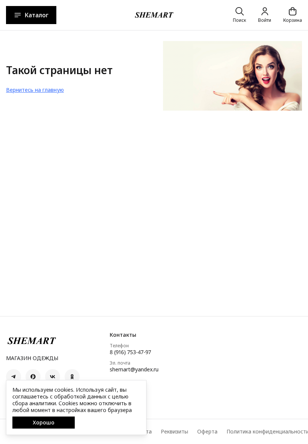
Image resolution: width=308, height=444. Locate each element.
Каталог (36, 15)
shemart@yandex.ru (134, 369)
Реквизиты (174, 431)
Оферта (207, 431)
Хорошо (43, 422)
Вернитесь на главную (35, 89)
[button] (13, 376)
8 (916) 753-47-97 (130, 352)
